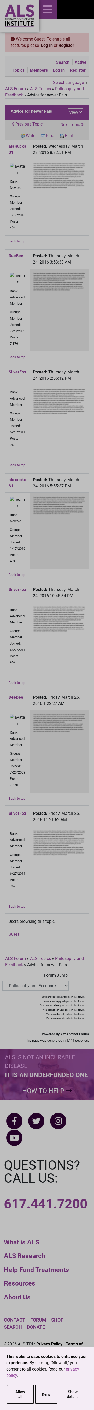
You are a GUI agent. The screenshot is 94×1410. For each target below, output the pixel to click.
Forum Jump (56, 975)
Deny (46, 1394)
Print (69, 135)
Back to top (17, 241)
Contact (14, 1320)
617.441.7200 (45, 1204)
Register (66, 45)
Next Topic (70, 124)
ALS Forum (16, 88)
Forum (38, 1320)
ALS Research (24, 1256)
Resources (19, 1283)
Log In (47, 45)
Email (51, 135)
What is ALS (21, 1242)
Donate (36, 1327)
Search (62, 62)
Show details (73, 1394)
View (73, 112)
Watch (32, 135)
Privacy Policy (49, 1343)
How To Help (44, 1091)
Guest (13, 934)
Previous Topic (28, 124)
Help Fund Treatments (36, 1269)
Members (39, 70)
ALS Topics (40, 88)
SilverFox (17, 371)
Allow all (20, 1394)
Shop (57, 1320)
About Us (17, 1297)
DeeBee (16, 255)
